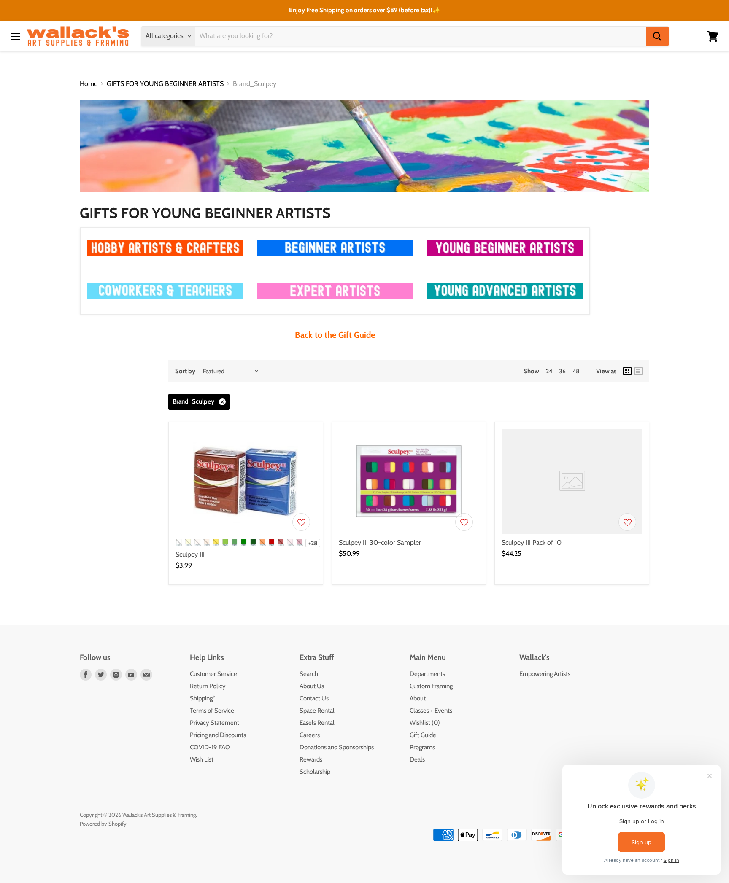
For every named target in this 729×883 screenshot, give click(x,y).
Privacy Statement (214, 723)
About (418, 698)
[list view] (638, 371)
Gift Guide (423, 735)
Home (88, 84)
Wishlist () (425, 723)
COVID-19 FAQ (210, 747)
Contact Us (314, 698)
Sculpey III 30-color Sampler (380, 542)
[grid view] (627, 371)
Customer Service (213, 674)
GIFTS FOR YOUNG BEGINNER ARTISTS (165, 84)
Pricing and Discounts (218, 735)
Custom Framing (431, 686)
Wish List (201, 759)
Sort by (185, 371)
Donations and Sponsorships (337, 747)
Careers (310, 735)
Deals (417, 759)
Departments (427, 674)
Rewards (311, 759)
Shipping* (202, 698)
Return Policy (208, 686)
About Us (312, 686)
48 (575, 371)
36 (562, 371)
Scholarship (315, 771)
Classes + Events (431, 710)
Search (309, 674)
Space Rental (317, 710)
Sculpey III (190, 554)
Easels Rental (317, 723)
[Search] (657, 36)
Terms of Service (212, 710)
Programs (422, 747)
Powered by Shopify (103, 823)
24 (549, 371)
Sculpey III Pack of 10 (532, 542)
